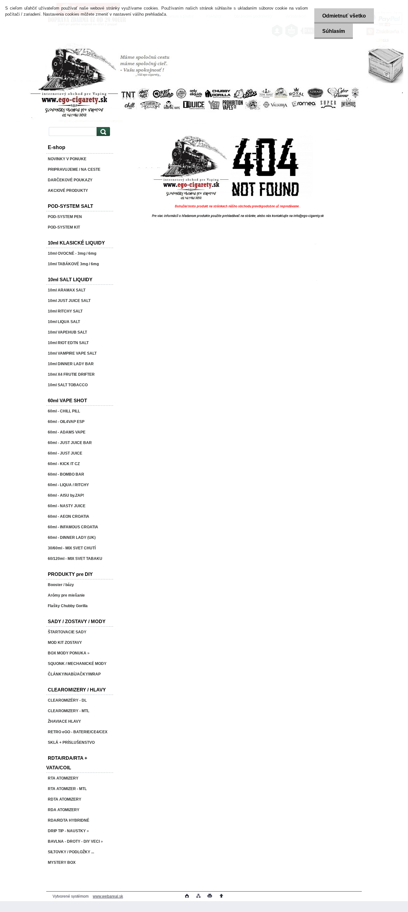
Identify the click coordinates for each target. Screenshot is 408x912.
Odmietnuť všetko (344, 16)
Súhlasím (333, 31)
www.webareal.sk (108, 896)
